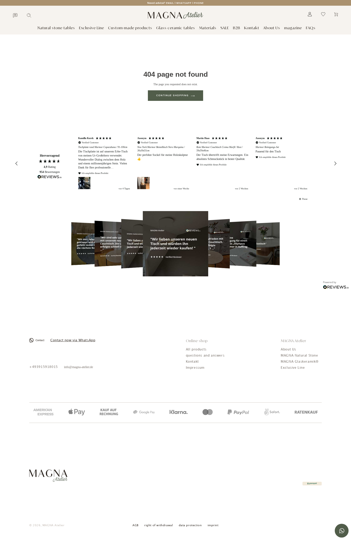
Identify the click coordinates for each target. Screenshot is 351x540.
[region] (193, 163)
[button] (17, 163)
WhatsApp (184, 3)
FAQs (310, 28)
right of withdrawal (158, 525)
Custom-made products (130, 28)
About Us (271, 28)
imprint (213, 525)
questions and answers (205, 355)
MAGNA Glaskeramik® (300, 361)
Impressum (195, 367)
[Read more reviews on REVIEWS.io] (49, 177)
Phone (199, 3)
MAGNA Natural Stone (299, 355)
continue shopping (172, 95)
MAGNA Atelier (53, 525)
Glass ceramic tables (175, 28)
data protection (190, 525)
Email (170, 3)
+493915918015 (43, 367)
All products (196, 349)
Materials (207, 28)
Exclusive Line (91, 28)
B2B (236, 28)
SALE (224, 28)
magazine (293, 28)
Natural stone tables (56, 28)
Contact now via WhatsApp (72, 340)
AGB (135, 525)
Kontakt (251, 28)
